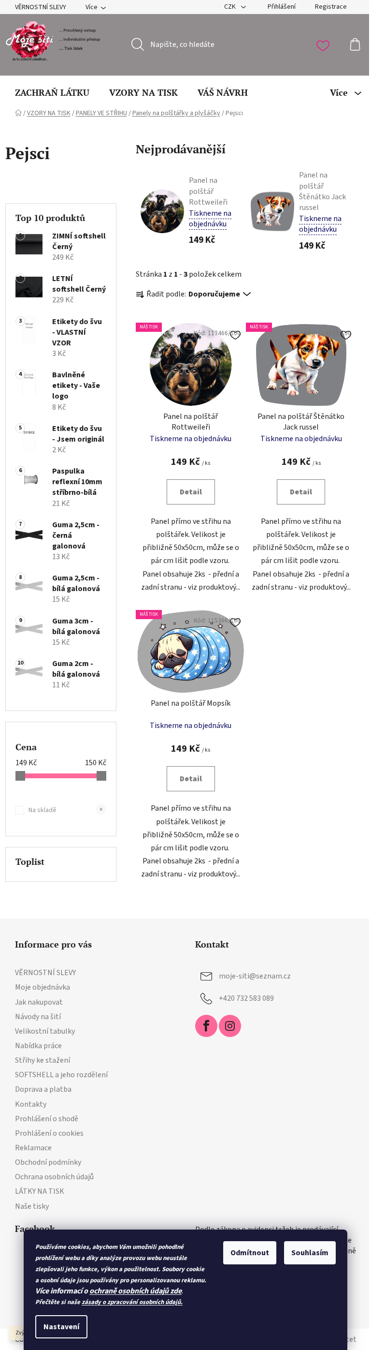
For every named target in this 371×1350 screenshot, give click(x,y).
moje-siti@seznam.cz (255, 976)
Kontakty (30, 1104)
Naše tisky (32, 1206)
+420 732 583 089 (246, 998)
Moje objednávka (42, 987)
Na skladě (65, 810)
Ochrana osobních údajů (54, 1177)
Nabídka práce (38, 1045)
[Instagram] (230, 1026)
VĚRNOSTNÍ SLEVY (40, 7)
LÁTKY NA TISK (39, 1191)
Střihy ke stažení (42, 1060)
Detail (191, 492)
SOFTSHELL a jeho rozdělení (61, 1074)
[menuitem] (52, 92)
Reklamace (33, 1147)
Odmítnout (249, 1252)
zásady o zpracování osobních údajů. (132, 1302)
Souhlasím (309, 1252)
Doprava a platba (43, 1089)
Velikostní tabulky (45, 1031)
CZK (230, 7)
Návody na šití (38, 1016)
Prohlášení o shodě (46, 1118)
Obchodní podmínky (48, 1162)
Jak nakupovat (39, 1002)
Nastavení (61, 1326)
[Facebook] (206, 1026)
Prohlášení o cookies (49, 1133)
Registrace (331, 7)
